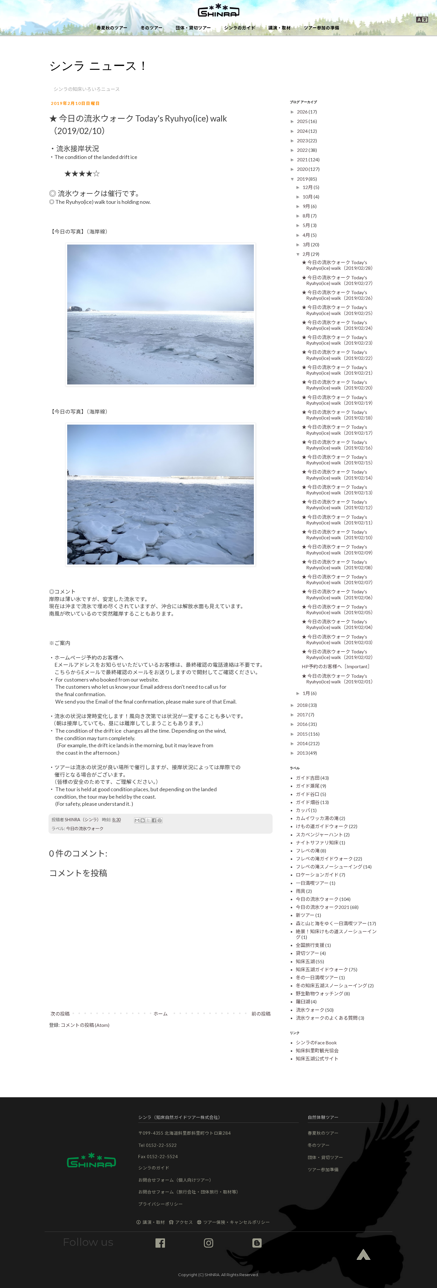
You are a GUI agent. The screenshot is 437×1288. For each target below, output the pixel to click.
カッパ (303, 810)
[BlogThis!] (143, 820)
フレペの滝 (308, 850)
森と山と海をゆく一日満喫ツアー (331, 923)
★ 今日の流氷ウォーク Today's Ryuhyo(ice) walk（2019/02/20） (338, 384)
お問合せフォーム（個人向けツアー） (176, 1180)
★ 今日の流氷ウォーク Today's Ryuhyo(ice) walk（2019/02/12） (338, 504)
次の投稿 (60, 1013)
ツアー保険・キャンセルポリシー (236, 1222)
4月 (307, 235)
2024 (303, 131)
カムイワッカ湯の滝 (317, 818)
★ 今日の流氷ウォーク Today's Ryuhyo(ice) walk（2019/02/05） (338, 609)
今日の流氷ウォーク (84, 828)
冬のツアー (152, 27)
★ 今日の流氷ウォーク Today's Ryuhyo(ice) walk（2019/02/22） (338, 354)
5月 (307, 225)
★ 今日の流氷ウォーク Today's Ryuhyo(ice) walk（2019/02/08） (338, 564)
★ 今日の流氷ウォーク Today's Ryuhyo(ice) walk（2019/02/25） (338, 310)
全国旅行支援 (310, 945)
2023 (303, 140)
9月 (307, 206)
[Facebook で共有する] (154, 820)
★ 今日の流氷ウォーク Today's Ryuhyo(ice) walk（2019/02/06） (338, 594)
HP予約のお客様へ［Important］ (337, 666)
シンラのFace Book (316, 1042)
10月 (308, 196)
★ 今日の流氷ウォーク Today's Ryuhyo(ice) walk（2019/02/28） (338, 265)
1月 (307, 693)
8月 (307, 215)
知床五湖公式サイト (317, 1058)
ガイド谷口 (308, 794)
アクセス (183, 1222)
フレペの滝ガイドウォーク (324, 858)
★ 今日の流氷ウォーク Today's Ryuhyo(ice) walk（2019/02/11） (338, 519)
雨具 (300, 891)
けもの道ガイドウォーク (322, 826)
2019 (303, 179)
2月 (307, 254)
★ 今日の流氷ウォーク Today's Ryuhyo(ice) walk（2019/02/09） (338, 549)
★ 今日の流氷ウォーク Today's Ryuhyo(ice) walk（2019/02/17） (338, 429)
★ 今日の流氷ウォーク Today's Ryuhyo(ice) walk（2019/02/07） (338, 579)
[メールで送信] (137, 820)
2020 (303, 169)
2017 (303, 714)
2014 (303, 743)
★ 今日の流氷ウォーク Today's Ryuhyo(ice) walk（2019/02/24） (338, 325)
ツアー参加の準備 (321, 27)
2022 (303, 150)
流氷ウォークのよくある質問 (327, 1018)
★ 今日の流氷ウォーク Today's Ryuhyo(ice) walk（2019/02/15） (338, 459)
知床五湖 (305, 961)
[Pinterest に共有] (160, 820)
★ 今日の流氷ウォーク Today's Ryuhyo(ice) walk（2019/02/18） (338, 414)
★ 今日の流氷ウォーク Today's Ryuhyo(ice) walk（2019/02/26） (338, 295)
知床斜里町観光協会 (317, 1050)
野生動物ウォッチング (319, 993)
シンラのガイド (239, 27)
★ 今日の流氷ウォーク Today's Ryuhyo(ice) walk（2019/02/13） (338, 489)
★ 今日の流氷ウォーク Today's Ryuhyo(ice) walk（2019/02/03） (338, 639)
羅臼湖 (303, 1001)
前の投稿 (261, 1013)
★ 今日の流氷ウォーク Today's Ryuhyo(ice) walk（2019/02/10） (338, 534)
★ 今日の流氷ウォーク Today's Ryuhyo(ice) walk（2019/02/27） (338, 280)
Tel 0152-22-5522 (157, 1145)
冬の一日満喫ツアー (317, 977)
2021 (303, 159)
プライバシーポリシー (160, 1204)
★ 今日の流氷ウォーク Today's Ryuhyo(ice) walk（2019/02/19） (338, 400)
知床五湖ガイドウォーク (322, 969)
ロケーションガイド (317, 874)
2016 (303, 724)
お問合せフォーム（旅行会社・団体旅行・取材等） (189, 1191)
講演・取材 (279, 27)
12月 (308, 187)
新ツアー (305, 915)
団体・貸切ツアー (193, 27)
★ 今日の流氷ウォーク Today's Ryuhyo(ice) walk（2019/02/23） (338, 340)
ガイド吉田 (308, 778)
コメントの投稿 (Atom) (85, 1025)
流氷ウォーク (310, 1010)
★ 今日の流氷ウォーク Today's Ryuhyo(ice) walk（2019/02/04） (338, 624)
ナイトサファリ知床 (317, 842)
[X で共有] (148, 820)
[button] (218, 10)
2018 (303, 705)
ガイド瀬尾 (308, 786)
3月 (307, 244)
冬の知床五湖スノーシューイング (331, 985)
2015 (303, 734)
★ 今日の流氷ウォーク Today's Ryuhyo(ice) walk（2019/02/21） (338, 370)
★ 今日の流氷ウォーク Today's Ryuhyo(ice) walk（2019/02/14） (338, 474)
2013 (303, 753)
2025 (303, 121)
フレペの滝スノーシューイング (329, 866)
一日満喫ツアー (312, 883)
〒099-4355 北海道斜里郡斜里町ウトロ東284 (184, 1133)
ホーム (160, 1013)
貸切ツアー (307, 953)
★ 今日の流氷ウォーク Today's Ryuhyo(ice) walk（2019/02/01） (338, 678)
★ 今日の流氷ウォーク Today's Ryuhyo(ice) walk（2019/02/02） (338, 654)
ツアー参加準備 (323, 1169)
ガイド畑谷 (308, 802)
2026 (303, 111)
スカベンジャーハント (319, 834)
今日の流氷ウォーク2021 (322, 907)
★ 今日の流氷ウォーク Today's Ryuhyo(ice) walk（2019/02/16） (338, 444)
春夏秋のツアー (112, 27)
